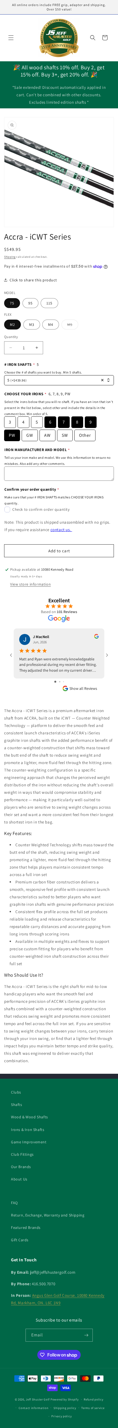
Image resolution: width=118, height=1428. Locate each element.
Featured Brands (26, 1227)
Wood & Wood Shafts (29, 1116)
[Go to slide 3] (63, 681)
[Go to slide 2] (59, 681)
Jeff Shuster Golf (38, 1399)
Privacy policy (61, 1416)
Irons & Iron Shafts (27, 1129)
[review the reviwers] (96, 637)
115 (49, 303)
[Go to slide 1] (55, 682)
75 (12, 303)
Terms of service (92, 1408)
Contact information (33, 1408)
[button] (11, 38)
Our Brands (21, 1166)
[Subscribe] (86, 1335)
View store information (30, 584)
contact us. (61, 529)
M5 (72, 325)
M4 (50, 324)
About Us (19, 1179)
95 (30, 303)
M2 (12, 324)
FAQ (14, 1202)
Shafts (16, 1104)
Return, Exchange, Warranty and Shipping (47, 1215)
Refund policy (93, 1399)
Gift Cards (20, 1239)
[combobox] (59, 380)
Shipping (10, 257)
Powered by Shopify (64, 1399)
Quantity (11, 336)
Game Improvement (29, 1141)
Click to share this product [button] (33, 280)
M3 (31, 324)
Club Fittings (22, 1154)
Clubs (16, 1092)
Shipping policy (65, 1408)
